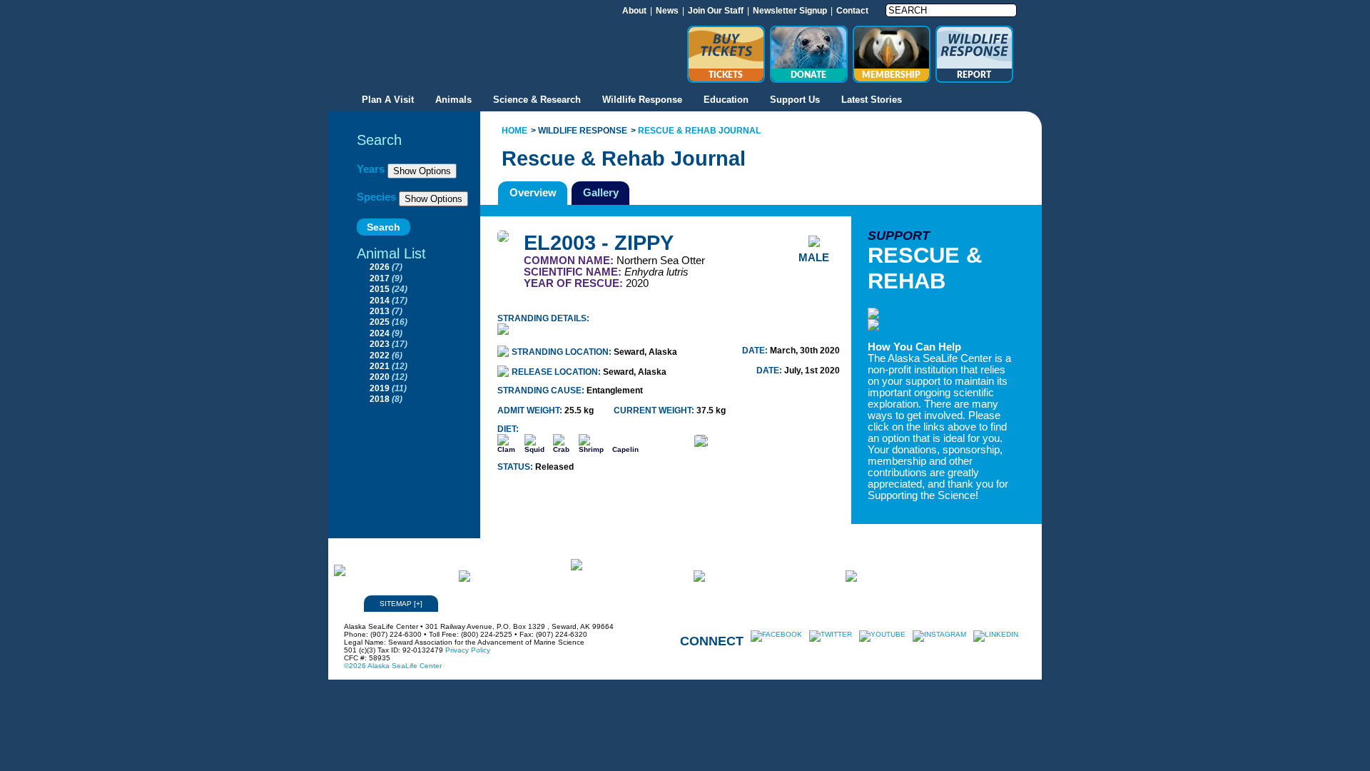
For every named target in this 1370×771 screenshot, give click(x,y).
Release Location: (557, 372)
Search (379, 140)
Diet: (508, 429)
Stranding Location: (563, 352)
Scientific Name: (574, 272)
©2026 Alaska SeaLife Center (393, 666)
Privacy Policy (467, 650)
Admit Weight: (530, 410)
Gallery (601, 192)
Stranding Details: (543, 318)
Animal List (391, 253)
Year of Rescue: (575, 283)
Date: (756, 351)
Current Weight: (655, 410)
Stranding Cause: (542, 390)
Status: (516, 467)
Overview (533, 192)
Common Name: (570, 260)
